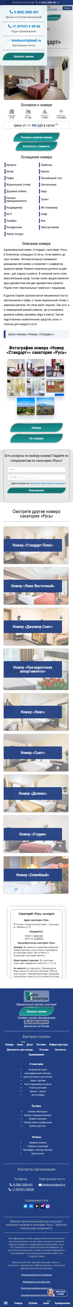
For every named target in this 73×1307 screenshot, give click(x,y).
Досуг (30, 1044)
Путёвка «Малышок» (37, 1111)
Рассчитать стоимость (36, 146)
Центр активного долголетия (37, 1076)
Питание (41, 1044)
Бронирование (36, 1054)
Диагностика (37, 1153)
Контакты (60, 1049)
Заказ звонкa (52, 18)
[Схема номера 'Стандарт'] (55, 387)
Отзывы (44, 1049)
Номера (36, 427)
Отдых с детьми (38, 1080)
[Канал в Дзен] (36, 1207)
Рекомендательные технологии (36, 1295)
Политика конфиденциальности (36, 1288)
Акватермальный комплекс (37, 1073)
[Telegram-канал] (25, 1207)
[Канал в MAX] (48, 1207)
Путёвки (36, 1106)
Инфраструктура (58, 1044)
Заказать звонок (36, 1011)
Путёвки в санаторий (38, 1146)
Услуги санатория (37, 1087)
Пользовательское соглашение (36, 1274)
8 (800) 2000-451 (48, 2)
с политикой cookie (47, 9)
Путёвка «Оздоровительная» (37, 1115)
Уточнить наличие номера (36, 137)
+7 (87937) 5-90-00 (26, 26)
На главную (36, 438)
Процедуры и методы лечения (37, 1149)
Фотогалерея (38, 1095)
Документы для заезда (20, 1049)
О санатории (36, 1064)
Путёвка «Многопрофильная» (38, 1122)
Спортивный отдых (37, 1069)
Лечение (36, 1137)
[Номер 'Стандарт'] (16, 368)
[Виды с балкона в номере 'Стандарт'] (26, 406)
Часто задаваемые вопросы (38, 1084)
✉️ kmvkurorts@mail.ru (23, 40)
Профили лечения (37, 1142)
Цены (20, 1044)
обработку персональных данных (46, 483)
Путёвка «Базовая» (38, 1118)
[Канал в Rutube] (42, 1207)
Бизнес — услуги (38, 1091)
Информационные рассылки (36, 1281)
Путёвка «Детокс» (37, 1126)
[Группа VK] (31, 1207)
